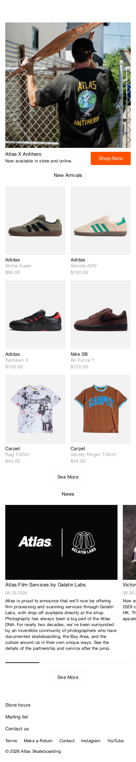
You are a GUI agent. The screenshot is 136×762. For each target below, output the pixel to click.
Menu (128, 13)
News (68, 494)
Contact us (17, 728)
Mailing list (16, 716)
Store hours (17, 705)
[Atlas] (19, 11)
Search (101, 13)
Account (114, 13)
